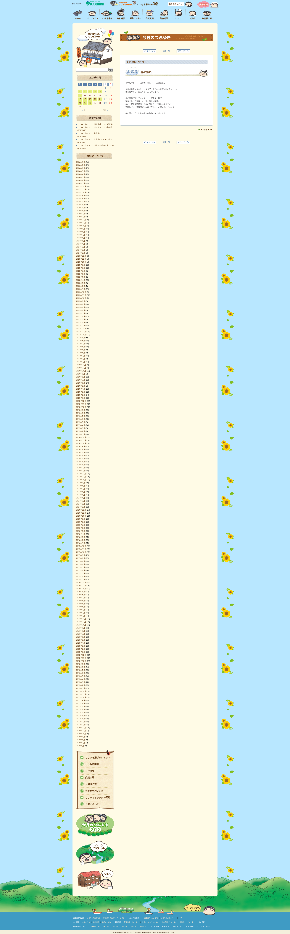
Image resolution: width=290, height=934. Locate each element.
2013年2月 (80, 649)
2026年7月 (80, 165)
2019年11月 (81, 404)
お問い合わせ (92, 804)
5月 (105, 110)
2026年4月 (80, 174)
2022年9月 (80, 301)
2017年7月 (80, 489)
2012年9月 (80, 664)
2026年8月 (80, 162)
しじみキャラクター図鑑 (97, 797)
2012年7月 (80, 670)
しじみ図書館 (92, 764)
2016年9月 (80, 519)
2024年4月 (80, 244)
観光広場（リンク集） (169, 922)
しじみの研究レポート (168, 918)
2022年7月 (80, 307)
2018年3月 (80, 465)
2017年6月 (80, 492)
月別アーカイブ (95, 156)
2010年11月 (81, 731)
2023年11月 (81, 259)
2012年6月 (80, 673)
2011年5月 (80, 712)
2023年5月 (80, 277)
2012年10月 (81, 661)
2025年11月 (81, 189)
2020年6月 (80, 383)
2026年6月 (80, 168)
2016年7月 (80, 525)
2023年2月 (80, 286)
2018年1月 (80, 471)
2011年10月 (81, 697)
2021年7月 (80, 344)
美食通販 (202, 922)
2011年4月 (80, 715)
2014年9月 (80, 592)
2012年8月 (80, 667)
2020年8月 (80, 377)
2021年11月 (81, 331)
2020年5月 (80, 386)
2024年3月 (80, 247)
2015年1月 (80, 579)
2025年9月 (80, 195)
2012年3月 (80, 682)
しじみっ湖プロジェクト (97, 757)
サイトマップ (205, 926)
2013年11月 (81, 622)
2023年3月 (80, 283)
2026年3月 (80, 177)
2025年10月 (81, 192)
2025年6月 (80, 204)
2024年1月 (80, 253)
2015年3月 (80, 573)
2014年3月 (80, 610)
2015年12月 (81, 546)
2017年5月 (80, 495)
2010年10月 (81, 734)
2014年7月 (80, 598)
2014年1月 (80, 616)
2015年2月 (80, 576)
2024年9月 (80, 229)
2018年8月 (80, 449)
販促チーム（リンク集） (150, 922)
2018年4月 (80, 461)
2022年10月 (81, 298)
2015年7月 (80, 561)
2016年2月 (80, 540)
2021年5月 (80, 350)
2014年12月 (81, 582)
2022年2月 (80, 322)
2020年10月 (81, 371)
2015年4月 (80, 570)
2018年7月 (80, 452)
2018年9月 (80, 446)
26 (90, 103)
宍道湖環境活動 (78, 918)
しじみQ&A (155, 926)
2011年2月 (80, 722)
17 (80, 99)
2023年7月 (80, 271)
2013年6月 (80, 637)
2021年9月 (80, 338)
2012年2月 (80, 685)
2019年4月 (80, 425)
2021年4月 (80, 353)
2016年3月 (80, 537)
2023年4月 (80, 280)
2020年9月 (80, 374)
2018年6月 (80, 455)
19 (90, 99)
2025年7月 (80, 201)
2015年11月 (81, 549)
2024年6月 (80, 238)
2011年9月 (80, 700)
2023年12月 (81, 256)
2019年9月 (80, 410)
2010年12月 (81, 728)
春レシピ (106, 926)
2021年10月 (81, 335)
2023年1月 (80, 289)
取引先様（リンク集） (131, 922)
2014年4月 (80, 607)
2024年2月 (80, 250)
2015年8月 (80, 558)
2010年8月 (80, 740)
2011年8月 (80, 703)
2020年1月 (80, 398)
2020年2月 (80, 395)
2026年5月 (80, 171)
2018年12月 (81, 437)
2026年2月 (80, 180)
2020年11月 (81, 368)
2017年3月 (80, 501)
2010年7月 (80, 743)
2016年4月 (80, 534)
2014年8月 (80, 595)
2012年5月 (80, 676)
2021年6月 (80, 347)
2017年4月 (80, 498)
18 (85, 99)
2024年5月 (80, 241)
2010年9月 (80, 737)
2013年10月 (81, 625)
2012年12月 (81, 655)
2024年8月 (80, 232)
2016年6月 (80, 528)
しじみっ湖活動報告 (93, 918)
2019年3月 (80, 428)
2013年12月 (81, 619)
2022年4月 (80, 316)
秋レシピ (125, 926)
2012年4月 (80, 679)
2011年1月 (80, 725)
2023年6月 (80, 274)
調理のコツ (143, 926)
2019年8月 (80, 413)
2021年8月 (80, 341)
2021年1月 (80, 362)
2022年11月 (81, 295)
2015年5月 (80, 567)
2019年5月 (80, 422)
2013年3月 (80, 646)
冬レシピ (134, 926)
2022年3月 (80, 319)
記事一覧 (166, 51)
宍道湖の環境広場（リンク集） (114, 918)
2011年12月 (81, 691)
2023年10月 (81, 262)
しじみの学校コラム (191, 926)
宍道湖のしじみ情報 (151, 918)
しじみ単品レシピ (94, 926)
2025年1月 (80, 217)
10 (80, 95)
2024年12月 (81, 220)
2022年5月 (80, 313)
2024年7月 (80, 235)
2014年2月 (80, 613)
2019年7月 (80, 416)
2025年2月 (80, 214)
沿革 (180, 918)
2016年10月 (81, 516)
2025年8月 (80, 198)
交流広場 (89, 777)
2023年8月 (80, 268)
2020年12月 (81, 365)
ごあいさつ (86, 922)
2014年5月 (80, 604)
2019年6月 (80, 419)
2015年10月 (81, 552)
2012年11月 (81, 658)
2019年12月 (81, 401)
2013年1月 (80, 652)
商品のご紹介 (106, 922)
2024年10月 (81, 226)
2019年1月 (80, 434)
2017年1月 (80, 507)
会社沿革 (96, 922)
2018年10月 (81, 443)
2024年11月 (81, 223)
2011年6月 (80, 709)
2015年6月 (80, 564)
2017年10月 (81, 480)
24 (80, 103)
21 (100, 99)
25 (85, 103)
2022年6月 (80, 310)
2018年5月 (80, 458)
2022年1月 (80, 325)
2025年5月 (80, 208)
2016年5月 (80, 531)
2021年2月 (80, 359)
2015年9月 (80, 555)
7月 (84, 110)
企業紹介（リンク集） (187, 922)
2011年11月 (81, 694)
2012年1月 (80, 688)
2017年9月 (80, 483)
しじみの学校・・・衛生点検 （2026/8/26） (96, 124)
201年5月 (80, 746)
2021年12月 (81, 328)
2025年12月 (81, 186)
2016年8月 (80, 522)
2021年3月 (80, 356)
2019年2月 (80, 431)
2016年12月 (81, 510)
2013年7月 (80, 634)
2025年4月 (80, 211)
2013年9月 (80, 628)
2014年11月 (81, 585)
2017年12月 (81, 474)
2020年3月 (80, 392)
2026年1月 (80, 183)
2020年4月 (80, 389)
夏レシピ (116, 926)
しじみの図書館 (133, 918)
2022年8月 (80, 304)
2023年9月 (80, 265)
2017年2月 (80, 504)
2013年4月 (80, 643)
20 (95, 99)
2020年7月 (80, 380)
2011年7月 (80, 706)
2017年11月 (81, 477)
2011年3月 (80, 719)
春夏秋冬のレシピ (94, 790)
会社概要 (89, 771)
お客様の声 (91, 784)
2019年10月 (81, 407)
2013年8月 (80, 631)
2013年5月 (80, 640)
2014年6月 (80, 601)
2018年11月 (81, 440)
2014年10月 (81, 588)
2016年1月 (80, 543)
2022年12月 (81, 292)
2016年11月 (81, 513)
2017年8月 (80, 486)
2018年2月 (80, 468)
